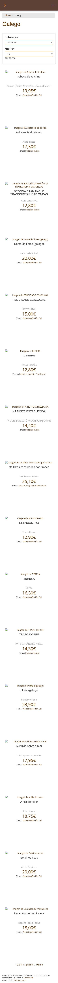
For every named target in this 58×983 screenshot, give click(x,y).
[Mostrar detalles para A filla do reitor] (29, 797)
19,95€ (29, 91)
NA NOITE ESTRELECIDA (29, 411)
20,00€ (29, 258)
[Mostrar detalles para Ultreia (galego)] (29, 685)
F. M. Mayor (29, 811)
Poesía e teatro (32, 151)
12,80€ (29, 205)
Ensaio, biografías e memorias (32, 485)
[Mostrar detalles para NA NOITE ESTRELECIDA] (29, 406)
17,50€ (29, 146)
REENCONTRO (29, 522)
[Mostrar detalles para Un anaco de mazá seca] (29, 908)
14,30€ (29, 649)
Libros (8, 15)
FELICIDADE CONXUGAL (29, 299)
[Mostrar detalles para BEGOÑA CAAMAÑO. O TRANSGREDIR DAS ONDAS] (29, 185)
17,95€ (29, 760)
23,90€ (29, 704)
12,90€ (29, 537)
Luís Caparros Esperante (29, 755)
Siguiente (29, 964)
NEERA (29, 588)
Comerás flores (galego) (29, 244)
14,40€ (29, 425)
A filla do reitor (29, 801)
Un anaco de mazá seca (29, 913)
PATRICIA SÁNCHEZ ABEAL (29, 643)
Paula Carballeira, (29, 200)
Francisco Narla (29, 699)
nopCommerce (19, 980)
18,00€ (29, 927)
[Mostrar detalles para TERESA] (29, 574)
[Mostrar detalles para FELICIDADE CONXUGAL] (29, 295)
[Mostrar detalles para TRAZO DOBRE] (29, 630)
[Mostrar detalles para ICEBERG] (29, 351)
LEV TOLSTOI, (29, 309)
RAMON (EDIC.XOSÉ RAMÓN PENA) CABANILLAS (32, 420)
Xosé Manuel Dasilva (29, 476)
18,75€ (29, 816)
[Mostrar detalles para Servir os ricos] (29, 853)
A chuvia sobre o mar (29, 746)
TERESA (29, 578)
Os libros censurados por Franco (29, 467)
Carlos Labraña (29, 364)
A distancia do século (29, 132)
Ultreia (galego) (29, 690)
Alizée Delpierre (29, 867)
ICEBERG (29, 355)
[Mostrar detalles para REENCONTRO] (29, 518)
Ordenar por (11, 37)
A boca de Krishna (29, 76)
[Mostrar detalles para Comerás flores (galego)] (29, 239)
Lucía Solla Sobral (29, 253)
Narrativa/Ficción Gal (32, 95)
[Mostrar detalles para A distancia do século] (29, 127)
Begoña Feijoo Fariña (29, 922)
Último (39, 964)
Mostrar (9, 48)
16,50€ (29, 593)
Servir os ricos (29, 857)
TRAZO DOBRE (29, 634)
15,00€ (29, 314)
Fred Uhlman (29, 532)
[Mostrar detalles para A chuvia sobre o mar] (29, 741)
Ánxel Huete (29, 141)
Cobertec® (28, 977)
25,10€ (29, 481)
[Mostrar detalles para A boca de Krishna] (29, 72)
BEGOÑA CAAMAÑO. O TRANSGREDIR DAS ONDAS (29, 193)
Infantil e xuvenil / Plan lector (32, 374)
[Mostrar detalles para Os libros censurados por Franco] (29, 462)
